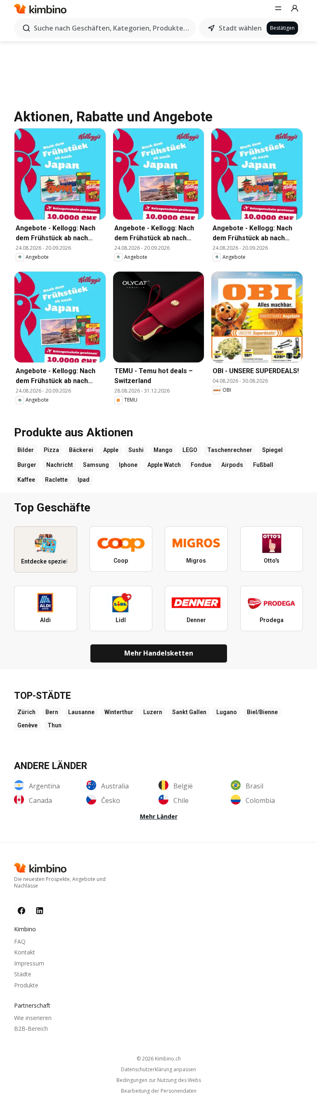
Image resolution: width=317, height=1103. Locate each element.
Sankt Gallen (189, 712)
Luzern (152, 712)
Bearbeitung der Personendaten (158, 1091)
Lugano (226, 712)
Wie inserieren (33, 1018)
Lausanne (81, 712)
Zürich (26, 712)
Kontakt (24, 952)
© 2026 (159, 1058)
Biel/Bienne (262, 712)
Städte (22, 974)
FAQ (20, 941)
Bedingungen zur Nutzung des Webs (158, 1080)
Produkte (26, 985)
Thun (54, 725)
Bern (51, 712)
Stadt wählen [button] (240, 28)
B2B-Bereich (31, 1028)
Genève (27, 725)
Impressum (29, 963)
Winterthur (118, 712)
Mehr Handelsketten (158, 653)
